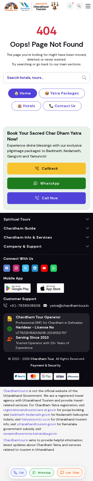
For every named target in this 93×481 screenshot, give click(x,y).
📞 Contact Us (62, 105)
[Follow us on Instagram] (16, 268)
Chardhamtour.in (15, 391)
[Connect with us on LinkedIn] (35, 268)
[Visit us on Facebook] (6, 268)
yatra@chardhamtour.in (69, 305)
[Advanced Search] (79, 5)
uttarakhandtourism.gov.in (36, 424)
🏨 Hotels (26, 105)
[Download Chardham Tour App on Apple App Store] (50, 287)
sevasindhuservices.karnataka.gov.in (30, 434)
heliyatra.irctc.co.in (36, 419)
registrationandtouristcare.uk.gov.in (29, 410)
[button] (70, 5)
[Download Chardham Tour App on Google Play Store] (17, 287)
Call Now (49, 198)
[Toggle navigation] (88, 5)
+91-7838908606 (25, 305)
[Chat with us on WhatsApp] (53, 268)
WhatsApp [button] (49, 183)
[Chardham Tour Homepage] (31, 6)
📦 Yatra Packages (62, 93)
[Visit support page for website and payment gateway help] (46, 376)
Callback (49, 168)
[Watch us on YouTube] (44, 268)
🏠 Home (22, 93)
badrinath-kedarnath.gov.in (30, 415)
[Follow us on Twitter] (25, 268)
